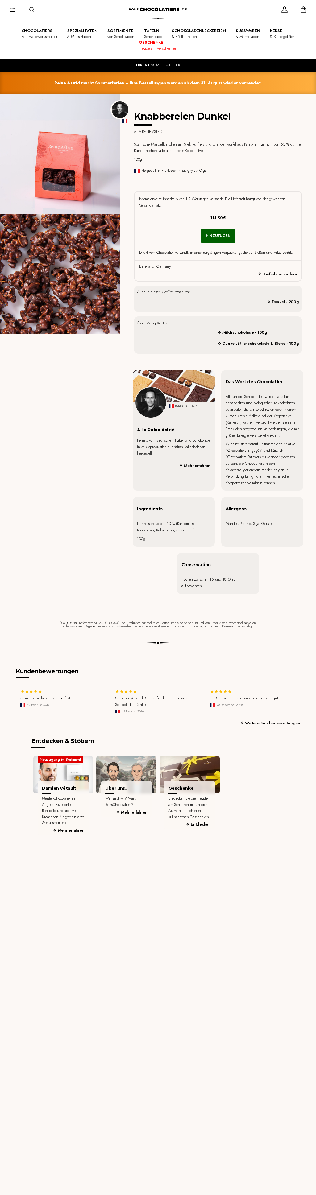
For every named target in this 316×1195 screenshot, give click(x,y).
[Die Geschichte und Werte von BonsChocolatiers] (126, 774)
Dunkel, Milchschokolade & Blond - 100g (260, 343)
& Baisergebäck (282, 33)
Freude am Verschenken (158, 45)
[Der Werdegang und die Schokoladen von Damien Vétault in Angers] (63, 774)
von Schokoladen (120, 33)
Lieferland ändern (280, 274)
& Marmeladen (248, 33)
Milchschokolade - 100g (244, 332)
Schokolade (153, 33)
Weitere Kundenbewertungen (272, 723)
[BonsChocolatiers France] (158, 9)
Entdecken (201, 824)
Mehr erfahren (197, 465)
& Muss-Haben (82, 33)
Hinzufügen (218, 235)
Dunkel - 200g (285, 302)
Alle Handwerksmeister (39, 33)
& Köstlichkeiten (199, 33)
